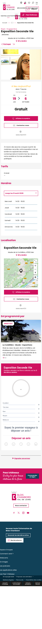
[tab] (19, 193)
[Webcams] (21, 3)
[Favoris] (29, 3)
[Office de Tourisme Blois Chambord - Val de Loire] (9, 6)
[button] (33, 3)
